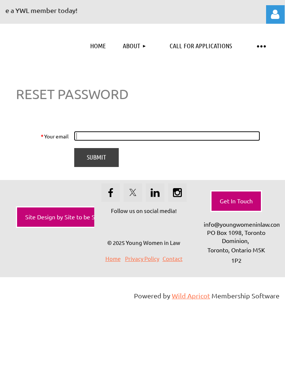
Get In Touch (236, 200)
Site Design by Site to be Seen (65, 216)
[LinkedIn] (155, 192)
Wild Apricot (191, 295)
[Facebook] (110, 192)
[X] (133, 192)
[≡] (261, 45)
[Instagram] (177, 192)
